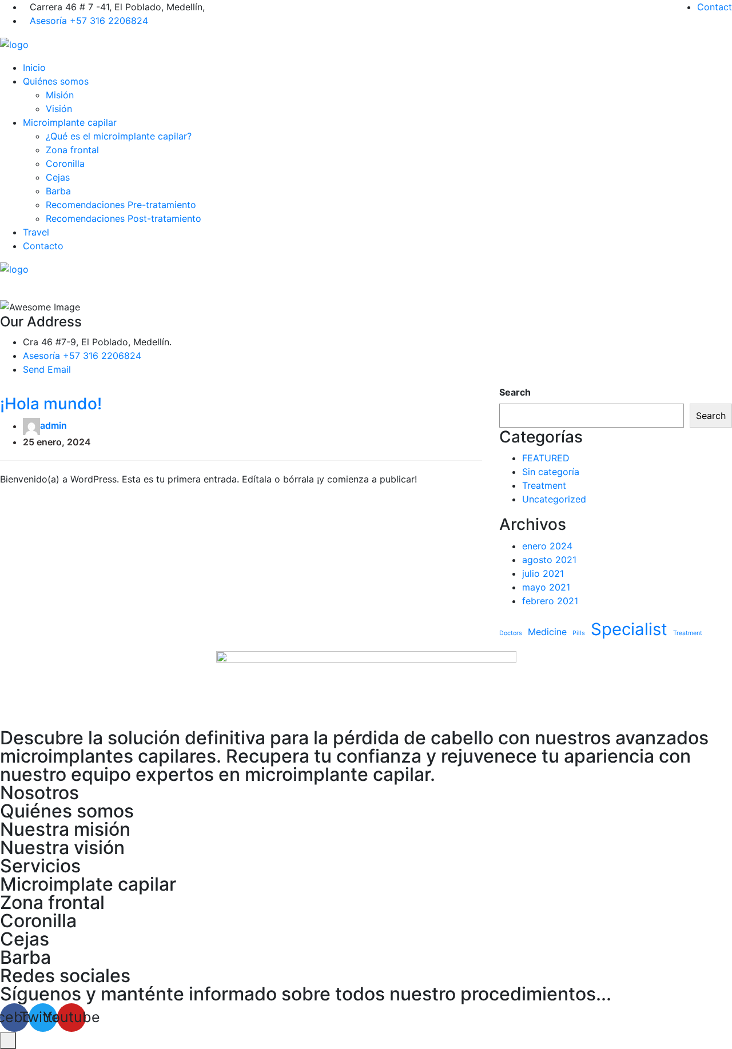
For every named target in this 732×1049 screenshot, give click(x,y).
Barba (58, 191)
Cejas (58, 177)
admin (53, 426)
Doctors (510, 633)
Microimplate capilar (88, 884)
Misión (60, 95)
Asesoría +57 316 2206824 (89, 20)
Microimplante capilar (70, 122)
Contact (714, 7)
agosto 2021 (549, 559)
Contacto (43, 246)
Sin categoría (550, 471)
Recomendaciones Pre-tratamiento (121, 204)
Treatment (544, 485)
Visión (59, 108)
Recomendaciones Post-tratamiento (123, 218)
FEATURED (546, 458)
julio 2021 (543, 573)
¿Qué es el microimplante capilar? (119, 136)
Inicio (34, 67)
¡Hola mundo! (51, 403)
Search (515, 392)
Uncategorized (554, 499)
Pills (578, 633)
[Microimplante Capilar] (14, 43)
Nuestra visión (62, 847)
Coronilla (65, 163)
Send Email (47, 369)
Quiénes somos (56, 81)
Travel (36, 232)
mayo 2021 (546, 587)
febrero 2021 (550, 601)
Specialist (629, 629)
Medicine (547, 632)
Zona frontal (72, 149)
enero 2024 (547, 546)
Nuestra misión (65, 829)
